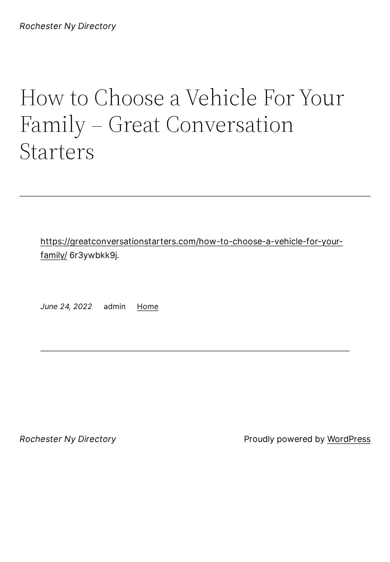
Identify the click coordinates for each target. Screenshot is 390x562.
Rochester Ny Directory (68, 26)
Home (147, 306)
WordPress (348, 439)
